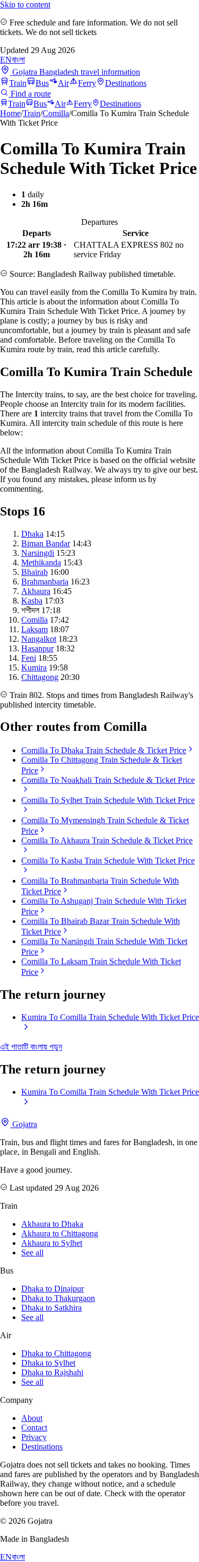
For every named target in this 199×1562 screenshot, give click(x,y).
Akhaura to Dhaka (52, 1223)
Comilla (55, 113)
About (31, 1418)
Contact (34, 1427)
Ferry (87, 83)
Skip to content (25, 4)
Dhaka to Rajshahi (52, 1372)
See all (32, 1252)
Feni (28, 657)
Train (18, 83)
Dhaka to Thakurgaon (58, 1298)
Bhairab (34, 572)
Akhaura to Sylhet (51, 1242)
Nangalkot (38, 638)
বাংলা (18, 59)
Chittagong (39, 677)
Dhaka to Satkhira (51, 1307)
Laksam (34, 629)
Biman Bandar (45, 543)
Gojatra (23, 1124)
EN (6, 59)
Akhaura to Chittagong (59, 1233)
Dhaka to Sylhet (48, 1362)
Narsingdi (37, 552)
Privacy (34, 1437)
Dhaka (32, 533)
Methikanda (41, 562)
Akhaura (35, 591)
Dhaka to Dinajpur (52, 1288)
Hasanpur (37, 648)
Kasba (31, 600)
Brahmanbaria (44, 581)
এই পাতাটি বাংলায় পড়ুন (31, 1046)
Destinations (125, 83)
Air (63, 83)
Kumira (34, 667)
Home (10, 113)
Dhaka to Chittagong (56, 1353)
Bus (42, 83)
